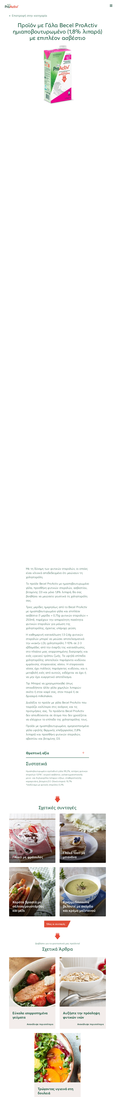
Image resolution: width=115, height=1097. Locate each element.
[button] (111, 6)
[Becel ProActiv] (11, 5)
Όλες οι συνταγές (56, 924)
